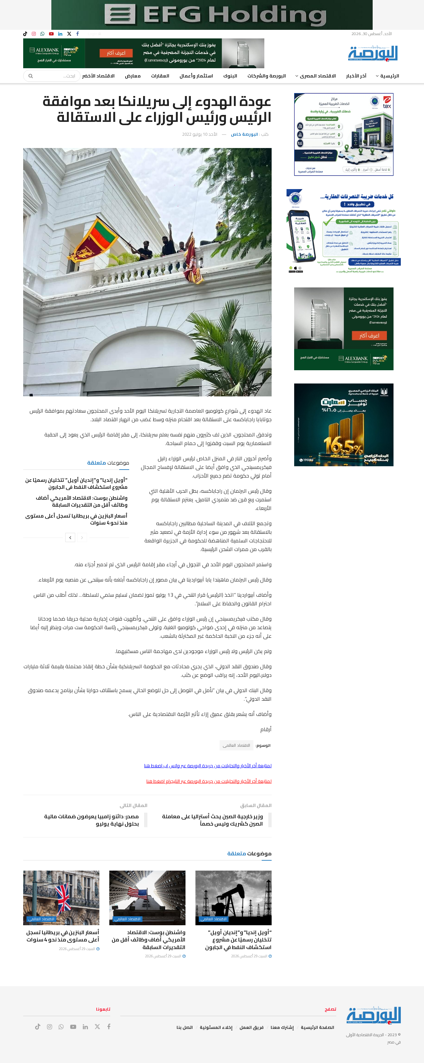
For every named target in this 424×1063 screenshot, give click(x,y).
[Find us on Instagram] (34, 34)
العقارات (160, 76)
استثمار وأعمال (196, 76)
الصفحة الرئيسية (317, 1027)
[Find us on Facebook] (77, 34)
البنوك (230, 76)
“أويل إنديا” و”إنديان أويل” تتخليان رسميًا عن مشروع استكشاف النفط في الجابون (76, 483)
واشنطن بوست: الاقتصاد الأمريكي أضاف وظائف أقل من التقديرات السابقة (82, 501)
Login (93, 33)
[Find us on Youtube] (51, 34)
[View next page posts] (70, 537)
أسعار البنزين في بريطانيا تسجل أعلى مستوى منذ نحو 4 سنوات (76, 519)
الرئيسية (389, 76)
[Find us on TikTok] (25, 34)
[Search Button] (28, 76)
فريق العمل (251, 1027)
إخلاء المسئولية (216, 1027)
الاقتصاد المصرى (318, 76)
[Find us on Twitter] (69, 34)
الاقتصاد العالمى (236, 745)
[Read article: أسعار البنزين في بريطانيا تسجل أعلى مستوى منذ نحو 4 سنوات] (61, 898)
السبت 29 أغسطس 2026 (249, 956)
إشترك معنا (282, 1027)
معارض (133, 76)
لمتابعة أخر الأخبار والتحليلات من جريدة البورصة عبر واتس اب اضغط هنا (208, 765)
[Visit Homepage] (374, 53)
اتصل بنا (185, 1027)
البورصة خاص (244, 134)
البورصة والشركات (266, 76)
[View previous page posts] (82, 537)
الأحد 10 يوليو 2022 (199, 134)
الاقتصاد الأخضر (98, 76)
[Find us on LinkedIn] (60, 34)
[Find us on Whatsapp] (42, 34)
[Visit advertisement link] (212, 15)
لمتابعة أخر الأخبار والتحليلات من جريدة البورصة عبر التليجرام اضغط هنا (209, 781)
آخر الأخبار (356, 76)
